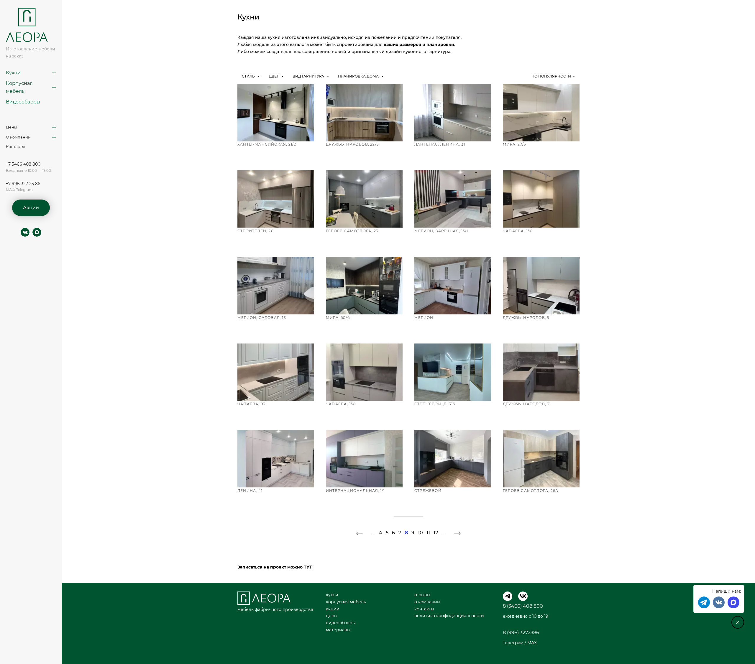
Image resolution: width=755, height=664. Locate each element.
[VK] (523, 596)
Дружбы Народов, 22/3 (352, 144)
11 (428, 533)
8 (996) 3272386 (521, 632)
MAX (10, 189)
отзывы (422, 594)
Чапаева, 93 (251, 404)
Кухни (13, 72)
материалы (338, 629)
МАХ (532, 642)
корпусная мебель (346, 601)
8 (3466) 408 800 (523, 606)
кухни (332, 594)
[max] (36, 232)
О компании (18, 137)
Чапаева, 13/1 (518, 231)
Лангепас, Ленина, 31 (439, 144)
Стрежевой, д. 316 (434, 404)
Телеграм (513, 642)
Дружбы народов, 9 (526, 317)
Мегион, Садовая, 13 (261, 317)
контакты (424, 609)
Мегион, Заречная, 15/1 (441, 231)
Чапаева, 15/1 (341, 404)
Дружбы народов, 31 (527, 404)
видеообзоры (341, 622)
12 (436, 533)
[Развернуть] (54, 72)
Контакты (15, 146)
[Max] (733, 602)
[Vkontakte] (719, 602)
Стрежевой (427, 490)
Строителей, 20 (255, 231)
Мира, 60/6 (338, 317)
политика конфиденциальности (449, 615)
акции (332, 609)
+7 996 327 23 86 (23, 183)
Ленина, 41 (249, 490)
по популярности (551, 76)
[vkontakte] (25, 232)
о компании (427, 601)
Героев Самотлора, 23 (352, 231)
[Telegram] (507, 596)
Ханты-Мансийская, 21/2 (266, 144)
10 (420, 533)
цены (331, 615)
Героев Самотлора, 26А (530, 490)
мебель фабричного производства (275, 609)
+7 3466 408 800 (23, 164)
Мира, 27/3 (514, 144)
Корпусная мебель (19, 87)
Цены (11, 127)
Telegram (24, 189)
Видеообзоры (23, 102)
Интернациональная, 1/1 (355, 490)
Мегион (423, 317)
